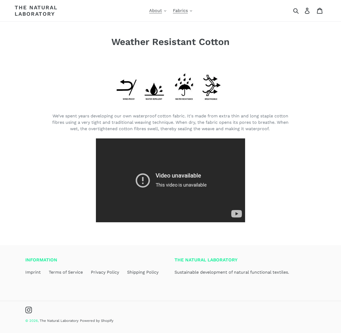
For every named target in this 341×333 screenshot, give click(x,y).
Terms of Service (66, 272)
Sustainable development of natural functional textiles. (231, 272)
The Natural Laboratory (36, 10)
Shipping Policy (143, 272)
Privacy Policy (105, 272)
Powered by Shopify (96, 321)
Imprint (33, 272)
